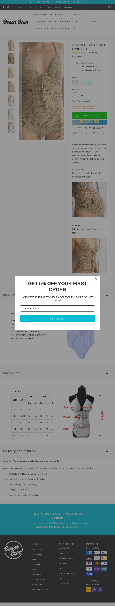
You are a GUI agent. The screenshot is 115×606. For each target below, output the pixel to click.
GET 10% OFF (57, 319)
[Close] (96, 279)
